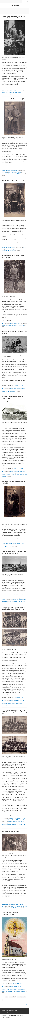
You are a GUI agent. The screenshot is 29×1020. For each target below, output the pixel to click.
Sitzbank (3, 391)
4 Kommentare (12, 250)
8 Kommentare (21, 173)
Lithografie (7, 989)
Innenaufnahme (5, 94)
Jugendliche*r (4, 250)
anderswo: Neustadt (22, 169)
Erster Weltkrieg (18, 92)
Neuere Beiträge (23, 1004)
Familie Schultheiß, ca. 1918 (10, 831)
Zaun (18, 474)
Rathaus (3, 824)
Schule (6, 824)
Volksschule (20, 824)
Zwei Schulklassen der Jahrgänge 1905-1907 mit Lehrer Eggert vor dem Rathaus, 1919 (14, 712)
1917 (15, 90)
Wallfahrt (15, 989)
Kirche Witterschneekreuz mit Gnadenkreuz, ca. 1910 (10, 913)
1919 (15, 818)
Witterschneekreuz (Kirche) (7, 991)
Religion (11, 989)
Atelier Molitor (4, 172)
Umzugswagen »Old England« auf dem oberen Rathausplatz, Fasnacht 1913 (13, 608)
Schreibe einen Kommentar (19, 991)
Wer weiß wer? (14, 170)
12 (22, 996)
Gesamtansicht (4, 601)
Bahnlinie (24, 599)
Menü (27, 1)
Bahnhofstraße (16, 598)
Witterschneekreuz (21, 989)
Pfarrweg (3, 170)
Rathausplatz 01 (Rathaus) (7, 819)
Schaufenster (20, 703)
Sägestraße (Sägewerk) (6, 473)
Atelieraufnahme (5, 92)
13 (25, 996)
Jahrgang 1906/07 (9, 823)
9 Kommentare (9, 546)
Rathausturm (14, 601)
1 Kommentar (18, 94)
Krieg (9, 94)
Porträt (12, 173)
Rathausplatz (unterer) (20, 818)
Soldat (12, 94)
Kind (23, 390)
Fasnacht (3, 703)
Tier (6, 391)
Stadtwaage (15, 824)
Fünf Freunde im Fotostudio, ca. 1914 (13, 180)
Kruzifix (3, 989)
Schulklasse (10, 824)
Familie (25, 906)
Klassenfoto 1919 (19, 823)
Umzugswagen (5, 705)
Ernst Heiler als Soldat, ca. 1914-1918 (13, 99)
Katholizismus (23, 988)
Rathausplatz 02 (5, 702)
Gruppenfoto (14, 249)
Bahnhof (20, 599)
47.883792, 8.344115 (18, 815)
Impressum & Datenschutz (9, 1015)
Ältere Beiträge (5, 1004)
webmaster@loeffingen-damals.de (10, 1012)
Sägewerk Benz (13, 474)
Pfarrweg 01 (8, 170)
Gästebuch (20, 1015)
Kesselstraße (22, 471)
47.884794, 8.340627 (18, 595)
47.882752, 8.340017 (18, 468)
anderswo (18, 90)
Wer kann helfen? (5, 247)
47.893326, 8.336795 (18, 983)
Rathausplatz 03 (11, 702)
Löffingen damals (14, 6)
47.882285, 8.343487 (18, 385)
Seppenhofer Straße (11, 543)
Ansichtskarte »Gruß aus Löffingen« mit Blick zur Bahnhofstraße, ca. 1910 (14, 552)
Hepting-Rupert (17, 821)
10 (17, 996)
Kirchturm (10, 601)
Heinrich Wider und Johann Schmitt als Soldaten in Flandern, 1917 (13, 17)
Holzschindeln (19, 390)
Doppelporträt (12, 92)
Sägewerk (8, 474)
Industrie (3, 474)
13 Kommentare (12, 391)
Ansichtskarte (15, 599)
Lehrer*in (25, 823)
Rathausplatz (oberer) (20, 700)
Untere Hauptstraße (18, 388)
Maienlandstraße (12, 904)
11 (20, 996)
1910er (11, 90)
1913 (15, 700)
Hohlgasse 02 (16, 471)
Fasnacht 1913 (8, 703)
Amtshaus (24, 702)
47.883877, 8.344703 (18, 697)
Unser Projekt (6, 1017)
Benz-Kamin (21, 473)
